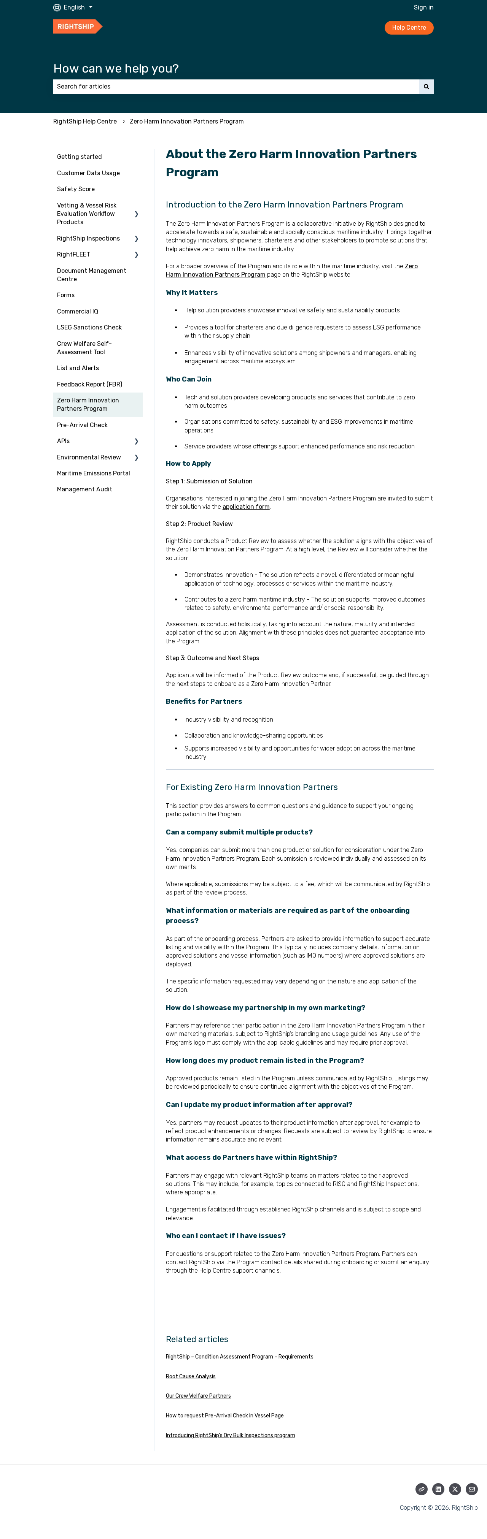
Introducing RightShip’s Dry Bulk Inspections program (230, 1435)
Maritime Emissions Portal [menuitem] (93, 473)
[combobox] (236, 86)
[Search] (426, 86)
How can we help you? (116, 68)
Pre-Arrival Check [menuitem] (82, 425)
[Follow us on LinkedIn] (438, 1489)
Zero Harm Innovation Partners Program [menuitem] (88, 404)
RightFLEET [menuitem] (73, 254)
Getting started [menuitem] (79, 156)
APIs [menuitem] (63, 441)
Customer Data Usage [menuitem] (88, 173)
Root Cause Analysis (191, 1376)
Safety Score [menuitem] (76, 189)
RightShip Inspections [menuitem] (88, 238)
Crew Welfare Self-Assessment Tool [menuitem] (84, 348)
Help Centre (409, 27)
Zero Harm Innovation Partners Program (187, 121)
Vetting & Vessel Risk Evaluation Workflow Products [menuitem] (86, 214)
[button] (137, 206)
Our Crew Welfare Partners (198, 1396)
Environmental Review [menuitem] (89, 457)
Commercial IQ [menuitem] (77, 311)
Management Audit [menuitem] (84, 489)
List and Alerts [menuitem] (78, 368)
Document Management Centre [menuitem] (91, 275)
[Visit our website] (421, 1489)
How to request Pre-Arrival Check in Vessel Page (225, 1415)
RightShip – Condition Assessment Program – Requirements (240, 1357)
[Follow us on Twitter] (455, 1489)
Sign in (424, 7)
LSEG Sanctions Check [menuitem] (89, 327)
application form (246, 506)
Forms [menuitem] (66, 295)
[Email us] (472, 1489)
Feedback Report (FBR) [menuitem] (89, 384)
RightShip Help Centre (85, 121)
